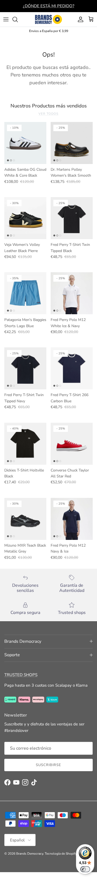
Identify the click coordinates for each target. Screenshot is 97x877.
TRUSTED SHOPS (20, 674)
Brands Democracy (29, 853)
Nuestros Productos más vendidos (49, 106)
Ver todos (48, 114)
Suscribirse (48, 765)
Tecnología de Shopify (61, 853)
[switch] (85, 869)
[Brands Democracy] (48, 19)
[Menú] (6, 19)
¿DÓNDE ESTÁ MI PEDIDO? (48, 6)
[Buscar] (18, 19)
